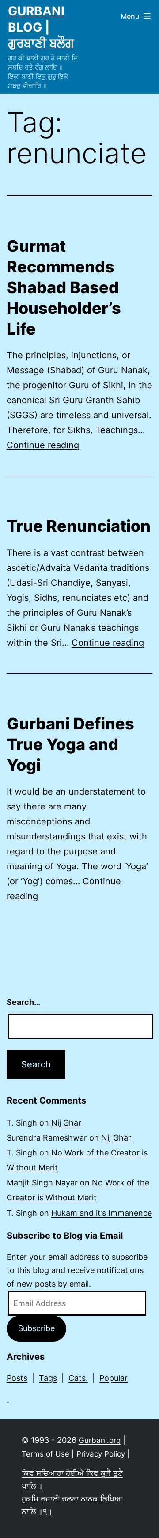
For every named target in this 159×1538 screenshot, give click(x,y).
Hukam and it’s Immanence (101, 1213)
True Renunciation (79, 526)
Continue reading (43, 445)
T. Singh (22, 1122)
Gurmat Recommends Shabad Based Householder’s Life (64, 287)
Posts (17, 1378)
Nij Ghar (66, 1122)
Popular (113, 1378)
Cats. (78, 1378)
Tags (48, 1378)
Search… (23, 1002)
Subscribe (36, 1328)
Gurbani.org (100, 1440)
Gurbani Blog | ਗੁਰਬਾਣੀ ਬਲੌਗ (41, 27)
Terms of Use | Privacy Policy (73, 1454)
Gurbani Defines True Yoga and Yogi (70, 744)
